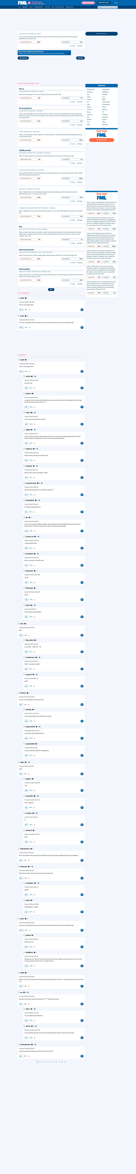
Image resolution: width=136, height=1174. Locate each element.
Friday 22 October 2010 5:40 (31, 956)
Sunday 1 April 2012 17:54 (30, 609)
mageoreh (29, 674)
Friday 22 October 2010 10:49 (31, 521)
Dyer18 (28, 605)
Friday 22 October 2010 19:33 (31, 557)
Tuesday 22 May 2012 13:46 (30, 747)
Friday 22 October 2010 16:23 (31, 540)
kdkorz (28, 1009)
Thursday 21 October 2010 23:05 (26, 302)
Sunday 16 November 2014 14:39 (32, 1030)
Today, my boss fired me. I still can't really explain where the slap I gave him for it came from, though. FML (48, 255)
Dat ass (21, 89)
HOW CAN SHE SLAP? (26, 250)
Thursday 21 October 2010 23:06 (26, 627)
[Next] (65, 1062)
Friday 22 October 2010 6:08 (31, 452)
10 (61, 1062)
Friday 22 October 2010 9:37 (31, 504)
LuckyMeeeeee (30, 657)
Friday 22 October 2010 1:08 (31, 397)
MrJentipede (29, 553)
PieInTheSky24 (30, 500)
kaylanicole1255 (30, 726)
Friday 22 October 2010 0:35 (31, 644)
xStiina (22, 762)
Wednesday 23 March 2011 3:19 (31, 730)
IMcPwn (28, 1026)
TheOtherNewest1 (25, 1044)
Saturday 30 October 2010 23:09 (32, 575)
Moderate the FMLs (104, 2)
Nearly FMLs (69, 7)
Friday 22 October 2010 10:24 (31, 1013)
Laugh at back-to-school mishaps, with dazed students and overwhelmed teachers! (44, 52)
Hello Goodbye (24, 269)
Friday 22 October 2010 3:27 (31, 678)
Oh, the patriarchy (25, 108)
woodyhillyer (30, 883)
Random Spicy (39, 7)
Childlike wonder (25, 150)
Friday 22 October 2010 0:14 (31, 817)
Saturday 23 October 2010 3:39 (31, 834)
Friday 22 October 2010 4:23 (31, 887)
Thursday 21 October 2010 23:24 (32, 800)
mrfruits (28, 376)
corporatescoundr (31, 483)
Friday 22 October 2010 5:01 (31, 433)
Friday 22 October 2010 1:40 (31, 661)
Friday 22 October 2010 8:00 (31, 487)
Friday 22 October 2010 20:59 (31, 904)
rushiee (28, 412)
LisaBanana (29, 449)
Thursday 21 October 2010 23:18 (26, 320)
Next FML (80, 58)
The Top (47, 7)
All (19, 7)
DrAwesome (23, 866)
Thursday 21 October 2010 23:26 (26, 976)
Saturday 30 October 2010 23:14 (32, 592)
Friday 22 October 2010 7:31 (31, 470)
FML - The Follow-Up (58, 7)
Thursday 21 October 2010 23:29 (26, 996)
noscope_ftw (30, 536)
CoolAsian (29, 813)
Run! (20, 227)
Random (25, 7)
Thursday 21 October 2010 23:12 (26, 870)
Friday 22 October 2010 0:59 (31, 380)
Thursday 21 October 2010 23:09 (26, 697)
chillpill (28, 430)
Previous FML (23, 58)
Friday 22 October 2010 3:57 (31, 416)
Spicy (31, 7)
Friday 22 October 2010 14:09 (31, 713)
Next (51, 289)
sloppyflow (29, 466)
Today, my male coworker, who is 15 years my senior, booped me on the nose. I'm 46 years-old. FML (46, 156)
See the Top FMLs (102, 140)
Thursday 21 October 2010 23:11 (26, 766)
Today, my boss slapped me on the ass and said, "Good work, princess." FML (40, 94)
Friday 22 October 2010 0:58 (31, 939)
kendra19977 (29, 796)
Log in (116, 2)
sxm (21, 992)
